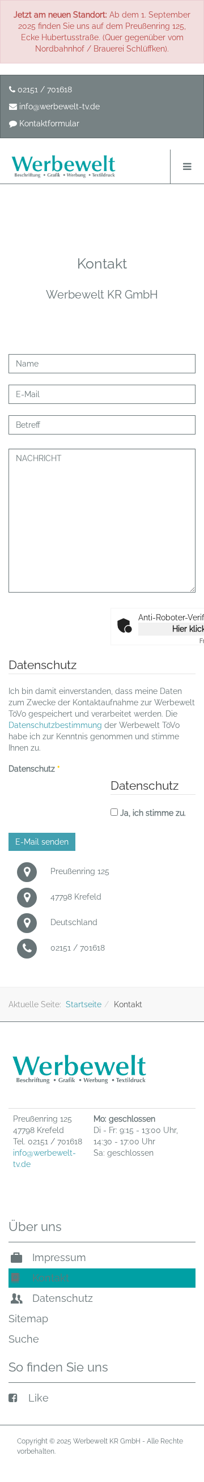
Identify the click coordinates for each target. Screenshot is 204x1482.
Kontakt (49, 1278)
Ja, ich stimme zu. (153, 812)
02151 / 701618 (43, 89)
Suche (23, 1339)
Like (37, 1398)
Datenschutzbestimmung (55, 725)
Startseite (83, 1004)
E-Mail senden (42, 841)
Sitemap (28, 1319)
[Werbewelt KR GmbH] (63, 167)
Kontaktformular (48, 123)
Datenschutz (34, 768)
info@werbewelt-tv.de (58, 106)
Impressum (57, 1257)
